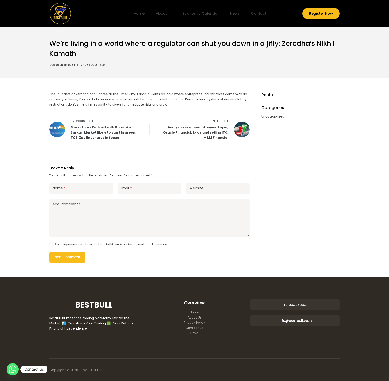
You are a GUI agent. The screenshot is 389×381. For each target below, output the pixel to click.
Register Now (321, 13)
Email (126, 188)
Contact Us (194, 328)
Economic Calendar (201, 13)
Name (59, 188)
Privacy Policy (194, 322)
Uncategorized (92, 65)
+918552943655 (295, 305)
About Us (194, 317)
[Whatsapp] (13, 369)
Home (139, 13)
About (161, 13)
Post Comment (67, 257)
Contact (259, 13)
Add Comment (66, 204)
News (235, 13)
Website (196, 188)
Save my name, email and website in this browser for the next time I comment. (112, 244)
